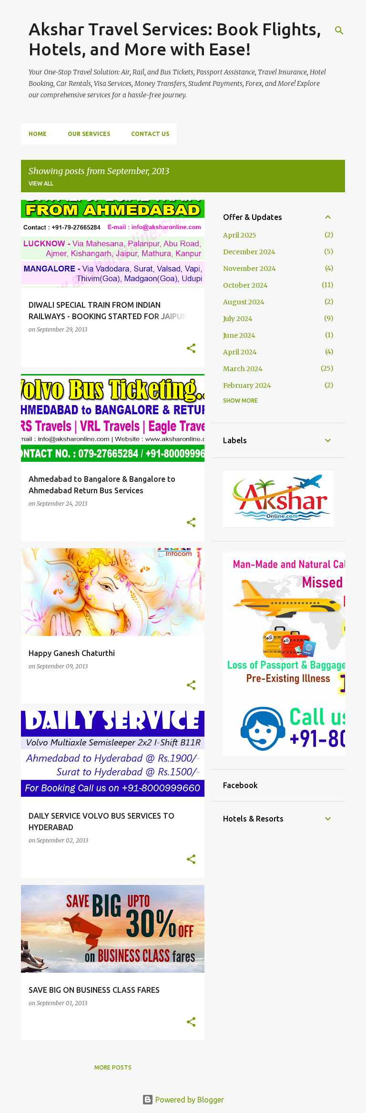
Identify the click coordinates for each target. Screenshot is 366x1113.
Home (38, 134)
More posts (113, 1067)
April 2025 (239, 235)
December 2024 (249, 252)
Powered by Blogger (188, 1099)
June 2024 (239, 335)
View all (41, 183)
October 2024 (245, 285)
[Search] (339, 30)
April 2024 (240, 352)
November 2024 (249, 268)
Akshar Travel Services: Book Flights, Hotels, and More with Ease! (175, 39)
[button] (191, 349)
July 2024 (238, 318)
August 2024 (243, 302)
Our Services (89, 134)
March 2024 (243, 368)
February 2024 (247, 385)
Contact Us (150, 134)
